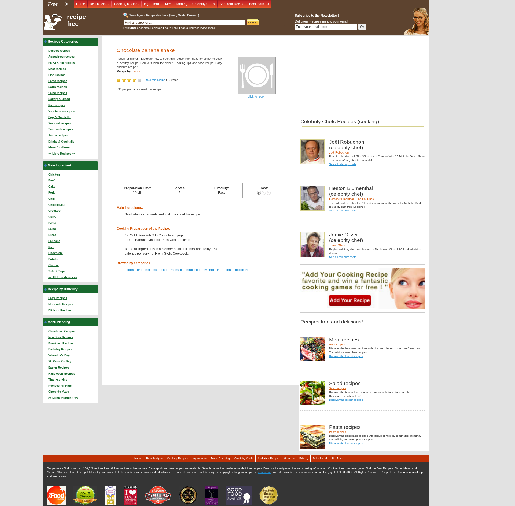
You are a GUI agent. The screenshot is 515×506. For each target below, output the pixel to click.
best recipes (160, 270)
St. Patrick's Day (59, 361)
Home (80, 4)
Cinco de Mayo (58, 391)
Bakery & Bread (59, 99)
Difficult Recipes (60, 310)
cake (168, 27)
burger (194, 27)
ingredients (225, 270)
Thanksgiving (58, 379)
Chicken (54, 174)
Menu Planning (176, 4)
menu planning (182, 270)
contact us (264, 472)
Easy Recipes (57, 298)
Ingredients (152, 4)
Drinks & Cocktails (61, 141)
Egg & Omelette (59, 117)
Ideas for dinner (59, 147)
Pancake (54, 241)
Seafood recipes (59, 123)
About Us (289, 458)
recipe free (76, 20)
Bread (52, 234)
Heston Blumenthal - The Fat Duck (351, 198)
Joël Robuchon (339, 152)
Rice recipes (56, 105)
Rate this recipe (155, 79)
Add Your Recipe (232, 4)
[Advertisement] (201, 141)
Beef (51, 180)
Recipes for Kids (60, 385)
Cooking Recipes (126, 4)
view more (208, 27)
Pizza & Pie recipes (61, 62)
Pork (51, 192)
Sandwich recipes (60, 129)
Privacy (303, 458)
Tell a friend (320, 458)
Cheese (53, 265)
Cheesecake (56, 204)
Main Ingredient (59, 165)
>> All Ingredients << (62, 277)
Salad (52, 228)
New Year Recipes (60, 337)
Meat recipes (57, 68)
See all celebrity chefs (342, 164)
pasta (184, 27)
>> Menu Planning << (63, 397)
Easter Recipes (58, 367)
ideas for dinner (138, 270)
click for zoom (257, 96)
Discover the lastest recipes (346, 356)
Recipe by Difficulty (63, 289)
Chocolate (55, 253)
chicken (157, 27)
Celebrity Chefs (203, 4)
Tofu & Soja (56, 271)
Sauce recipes (58, 135)
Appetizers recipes (61, 56)
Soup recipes (57, 86)
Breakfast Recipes (61, 343)
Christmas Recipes (61, 331)
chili (176, 27)
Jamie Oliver (337, 245)
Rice (51, 247)
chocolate (143, 27)
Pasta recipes (57, 81)
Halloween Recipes (61, 373)
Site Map (337, 458)
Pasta (52, 222)
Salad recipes (57, 93)
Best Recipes (99, 4)
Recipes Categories (63, 41)
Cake (51, 186)
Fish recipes (56, 74)
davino (137, 71)
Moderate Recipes (60, 304)
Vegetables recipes (61, 111)
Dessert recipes (59, 50)
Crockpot (54, 210)
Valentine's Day (59, 355)
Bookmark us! (259, 4)
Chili (51, 198)
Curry (52, 216)
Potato (53, 259)
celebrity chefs (204, 270)
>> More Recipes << (61, 153)
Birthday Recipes (60, 349)
